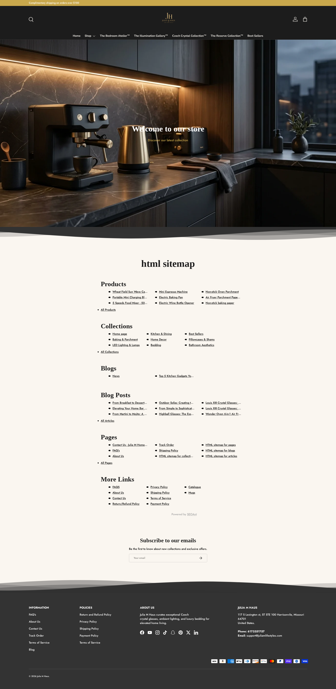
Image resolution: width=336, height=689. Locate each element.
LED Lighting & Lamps (126, 345)
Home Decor (159, 339)
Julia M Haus (43, 676)
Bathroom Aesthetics (201, 345)
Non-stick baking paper (220, 303)
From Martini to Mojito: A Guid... (133, 414)
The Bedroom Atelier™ (115, 36)
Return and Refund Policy (95, 615)
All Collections (110, 352)
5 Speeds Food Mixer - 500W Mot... (135, 303)
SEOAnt (192, 514)
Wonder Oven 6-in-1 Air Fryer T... (226, 414)
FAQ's (116, 450)
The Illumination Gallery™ (151, 36)
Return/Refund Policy (126, 504)
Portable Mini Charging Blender (132, 297)
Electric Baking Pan (171, 297)
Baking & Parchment (125, 339)
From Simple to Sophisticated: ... (179, 408)
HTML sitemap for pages (221, 445)
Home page (120, 334)
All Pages (106, 463)
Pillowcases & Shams (202, 339)
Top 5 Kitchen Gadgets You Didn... (180, 376)
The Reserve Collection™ (227, 36)
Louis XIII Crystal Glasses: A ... (225, 403)
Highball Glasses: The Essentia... (179, 414)
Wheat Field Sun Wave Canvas (131, 292)
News (116, 376)
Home (76, 36)
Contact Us (119, 498)
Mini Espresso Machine (173, 292)
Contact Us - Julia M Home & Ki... (133, 445)
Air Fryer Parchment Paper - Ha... (226, 297)
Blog (31, 650)
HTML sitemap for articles (221, 456)
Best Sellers (255, 36)
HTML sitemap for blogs (220, 450)
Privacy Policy (159, 487)
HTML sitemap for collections (177, 456)
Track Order (166, 445)
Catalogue (194, 487)
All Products (108, 310)
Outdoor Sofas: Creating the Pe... (179, 403)
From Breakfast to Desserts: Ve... (133, 403)
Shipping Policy (168, 450)
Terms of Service (160, 498)
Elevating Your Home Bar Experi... (134, 408)
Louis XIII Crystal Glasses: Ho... (225, 408)
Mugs (191, 493)
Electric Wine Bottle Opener (176, 303)
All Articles (107, 421)
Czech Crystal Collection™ (189, 36)
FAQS (116, 487)
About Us (118, 456)
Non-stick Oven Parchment (222, 292)
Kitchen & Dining (161, 334)
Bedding (156, 345)
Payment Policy (159, 504)
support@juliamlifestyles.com (264, 636)
